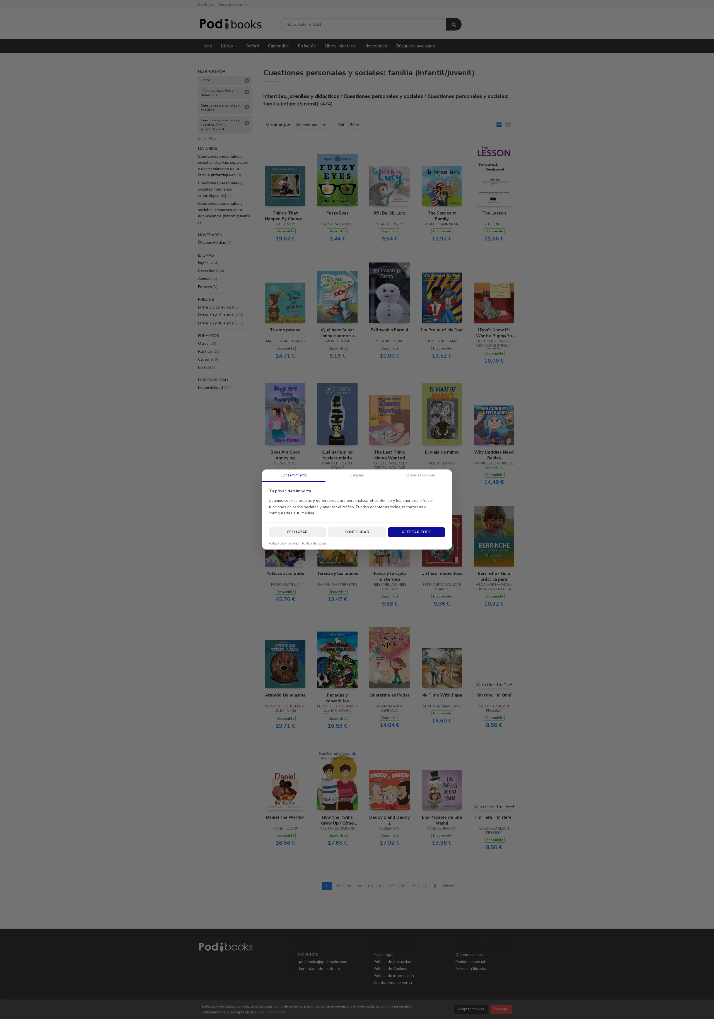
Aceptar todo (416, 532)
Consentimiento (294, 475)
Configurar (357, 532)
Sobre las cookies (420, 475)
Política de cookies (314, 544)
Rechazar (297, 532)
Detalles (357, 475)
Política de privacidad (284, 544)
